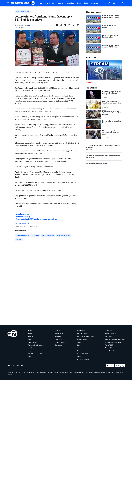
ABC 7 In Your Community (113, 342)
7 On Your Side (32, 342)
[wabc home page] (12, 333)
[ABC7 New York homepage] (23, 3)
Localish (30, 348)
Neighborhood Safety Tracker (85, 336)
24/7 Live (39, 3)
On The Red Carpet (82, 353)
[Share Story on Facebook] (57, 24)
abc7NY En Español (83, 359)
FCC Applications (89, 372)
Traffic (30, 339)
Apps (29, 356)
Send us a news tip (23, 216)
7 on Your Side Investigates (36, 345)
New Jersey (60, 3)
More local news (22, 214)
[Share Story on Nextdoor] (69, 24)
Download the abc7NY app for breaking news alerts (36, 219)
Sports (79, 348)
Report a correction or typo (22, 223)
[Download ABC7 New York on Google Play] (120, 365)
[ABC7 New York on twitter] (13, 365)
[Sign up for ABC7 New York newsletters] (22, 365)
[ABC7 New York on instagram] (18, 365)
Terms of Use (58, 372)
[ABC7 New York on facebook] (9, 365)
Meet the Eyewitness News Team (115, 339)
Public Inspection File (78, 372)
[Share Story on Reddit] (65, 24)
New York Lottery (82, 333)
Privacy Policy (10, 372)
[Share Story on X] (61, 24)
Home (30, 333)
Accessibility (108, 348)
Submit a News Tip (110, 333)
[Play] (104, 70)
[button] (8, 3)
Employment (109, 336)
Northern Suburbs (82, 3)
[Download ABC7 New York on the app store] (110, 365)
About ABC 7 (109, 345)
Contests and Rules (110, 351)
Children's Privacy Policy (32, 372)
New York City (49, 3)
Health (79, 345)
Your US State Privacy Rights (46, 372)
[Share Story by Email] (73, 24)
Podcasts (79, 356)
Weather (30, 336)
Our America (80, 351)
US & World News (82, 339)
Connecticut (94, 3)
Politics (79, 342)
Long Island (70, 3)
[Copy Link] (77, 24)
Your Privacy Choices (20, 372)
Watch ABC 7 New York (35, 353)
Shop (29, 351)
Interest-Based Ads (67, 372)
